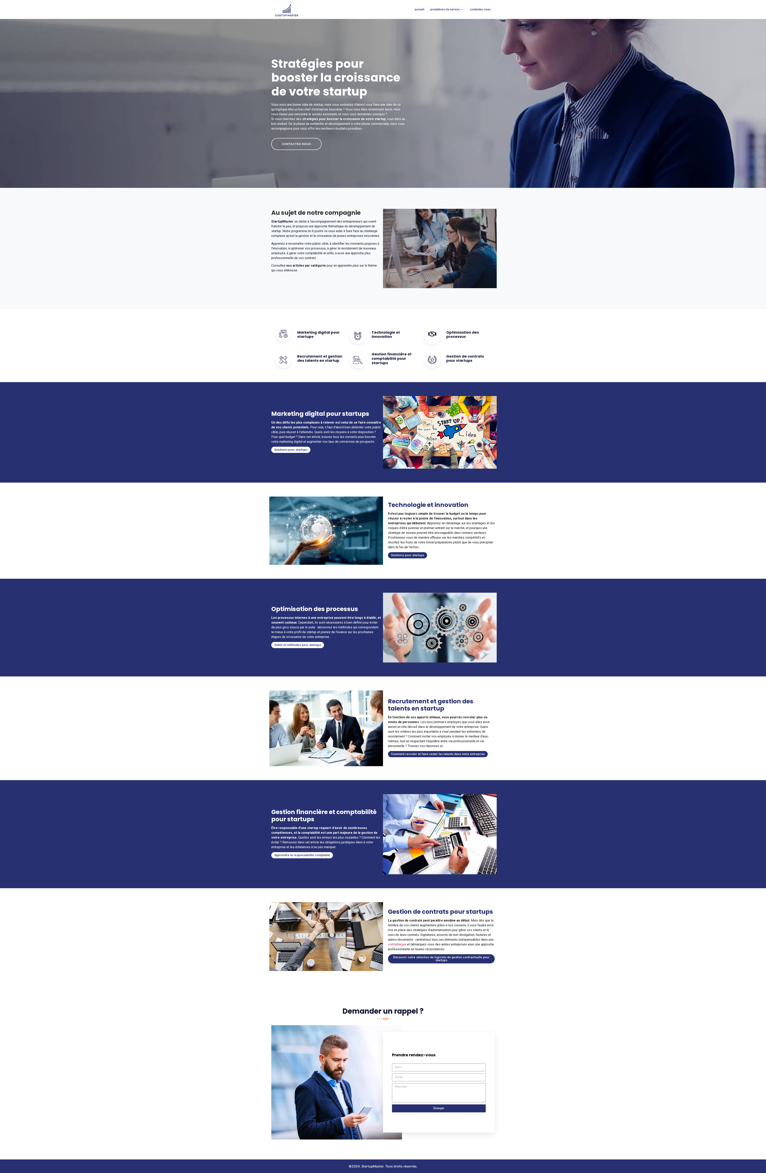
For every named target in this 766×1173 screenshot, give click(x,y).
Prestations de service (445, 9)
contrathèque (397, 944)
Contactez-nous (480, 9)
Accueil (419, 9)
